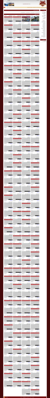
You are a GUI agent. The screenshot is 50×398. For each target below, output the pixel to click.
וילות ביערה (5, 80)
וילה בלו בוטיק (28, 266)
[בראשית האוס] (35, 100)
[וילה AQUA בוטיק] (26, 116)
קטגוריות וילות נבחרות (29, 7)
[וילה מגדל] (35, 213)
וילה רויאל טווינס (10, 355)
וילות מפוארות (44, 30)
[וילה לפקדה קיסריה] (8, 189)
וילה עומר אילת (19, 120)
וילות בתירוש (32, 15)
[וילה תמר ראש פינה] (17, 75)
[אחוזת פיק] (35, 27)
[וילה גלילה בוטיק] (26, 75)
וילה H (11, 145)
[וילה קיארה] (26, 156)
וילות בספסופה (32, 23)
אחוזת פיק (38, 23)
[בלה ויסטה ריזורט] (35, 327)
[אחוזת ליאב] (17, 351)
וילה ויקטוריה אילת (28, 250)
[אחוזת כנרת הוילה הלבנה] (26, 83)
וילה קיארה (29, 153)
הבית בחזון (20, 226)
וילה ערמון (38, 153)
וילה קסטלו (29, 339)
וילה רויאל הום (37, 388)
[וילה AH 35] (8, 221)
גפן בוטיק (11, 177)
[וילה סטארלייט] (17, 254)
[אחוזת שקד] (35, 343)
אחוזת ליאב (20, 347)
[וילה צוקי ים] (8, 335)
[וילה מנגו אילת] (8, 262)
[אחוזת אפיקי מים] (17, 221)
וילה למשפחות (44, 26)
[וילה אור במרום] (8, 302)
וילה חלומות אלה (19, 88)
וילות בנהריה (5, 96)
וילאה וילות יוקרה (28, 331)
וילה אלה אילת (10, 250)
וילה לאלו (20, 169)
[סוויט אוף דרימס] (35, 132)
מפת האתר (7, 397)
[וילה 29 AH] (8, 124)
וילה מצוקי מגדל (19, 380)
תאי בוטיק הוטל (10, 323)
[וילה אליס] (26, 181)
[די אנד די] (26, 302)
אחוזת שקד (38, 339)
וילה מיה (38, 242)
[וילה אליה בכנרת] (8, 116)
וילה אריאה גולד (37, 185)
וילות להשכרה (44, 20)
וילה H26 (11, 72)
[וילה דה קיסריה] (26, 286)
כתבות (30, 397)
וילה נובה (20, 331)
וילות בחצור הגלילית (14, 88)
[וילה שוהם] (35, 67)
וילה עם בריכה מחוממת (43, 28)
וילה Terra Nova (37, 104)
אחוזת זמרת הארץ (28, 307)
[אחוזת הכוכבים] (35, 254)
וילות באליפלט (5, 339)
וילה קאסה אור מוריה (28, 274)
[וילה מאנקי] (35, 116)
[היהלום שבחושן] (8, 383)
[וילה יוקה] (8, 294)
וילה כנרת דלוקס (37, 39)
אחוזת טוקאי (29, 88)
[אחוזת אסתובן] (26, 205)
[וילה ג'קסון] (17, 375)
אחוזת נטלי (38, 355)
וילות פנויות (44, 33)
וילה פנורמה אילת (37, 177)
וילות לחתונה (44, 27)
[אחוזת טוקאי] (26, 92)
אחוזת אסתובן (28, 201)
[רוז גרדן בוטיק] (17, 205)
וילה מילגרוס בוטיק (28, 15)
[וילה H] (8, 148)
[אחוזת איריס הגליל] (17, 19)
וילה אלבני (38, 161)
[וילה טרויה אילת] (35, 351)
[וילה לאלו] (17, 173)
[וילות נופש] (42, 3)
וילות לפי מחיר (34, 7)
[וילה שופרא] (8, 173)
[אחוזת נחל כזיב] (35, 229)
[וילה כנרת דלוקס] (35, 43)
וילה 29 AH (11, 120)
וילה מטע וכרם (28, 161)
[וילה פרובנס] (8, 310)
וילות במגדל (14, 15)
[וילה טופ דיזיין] (17, 286)
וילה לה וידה (20, 112)
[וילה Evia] (26, 173)
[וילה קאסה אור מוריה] (26, 278)
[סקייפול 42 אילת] (35, 294)
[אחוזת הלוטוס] (8, 270)
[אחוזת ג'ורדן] (17, 59)
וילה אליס (29, 177)
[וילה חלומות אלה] (17, 92)
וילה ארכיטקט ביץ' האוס (27, 193)
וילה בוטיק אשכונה (19, 307)
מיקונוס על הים (10, 96)
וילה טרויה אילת (37, 347)
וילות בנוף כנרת (5, 15)
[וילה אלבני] (35, 164)
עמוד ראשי (33, 397)
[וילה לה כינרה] (17, 43)
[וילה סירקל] (35, 221)
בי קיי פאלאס (11, 31)
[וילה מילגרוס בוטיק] (26, 19)
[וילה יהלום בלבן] (8, 27)
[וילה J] (26, 246)
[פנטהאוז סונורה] (17, 359)
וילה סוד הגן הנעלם (19, 96)
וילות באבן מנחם (23, 31)
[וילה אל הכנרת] (26, 383)
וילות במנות (5, 169)
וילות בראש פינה (14, 72)
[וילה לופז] (26, 391)
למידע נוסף (38, 38)
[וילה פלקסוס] (26, 140)
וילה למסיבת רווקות (43, 22)
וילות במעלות (32, 226)
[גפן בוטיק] (8, 181)
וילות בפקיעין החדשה (32, 80)
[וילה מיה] (35, 246)
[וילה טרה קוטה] (17, 51)
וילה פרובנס (11, 307)
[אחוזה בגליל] (17, 246)
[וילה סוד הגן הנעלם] (17, 100)
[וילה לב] (8, 59)
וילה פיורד (11, 347)
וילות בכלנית (14, 145)
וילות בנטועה (32, 331)
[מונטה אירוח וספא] (35, 124)
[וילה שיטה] (17, 237)
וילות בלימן (5, 242)
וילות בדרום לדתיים (37, 12)
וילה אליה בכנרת (10, 112)
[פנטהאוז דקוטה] (17, 156)
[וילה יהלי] (26, 59)
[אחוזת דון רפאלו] (35, 83)
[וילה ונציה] (8, 51)
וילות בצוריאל (14, 80)
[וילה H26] (8, 75)
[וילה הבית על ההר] (26, 213)
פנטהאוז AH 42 (10, 234)
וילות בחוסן (14, 242)
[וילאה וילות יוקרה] (26, 335)
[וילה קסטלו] (26, 343)
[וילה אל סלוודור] (26, 189)
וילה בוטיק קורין (19, 315)
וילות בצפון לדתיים (28, 12)
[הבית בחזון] (17, 229)
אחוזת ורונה (38, 258)
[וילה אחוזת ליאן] (35, 335)
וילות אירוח (44, 29)
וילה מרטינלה (11, 242)
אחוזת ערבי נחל (37, 15)
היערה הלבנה (11, 226)
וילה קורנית (38, 201)
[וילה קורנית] (35, 205)
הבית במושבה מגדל (28, 355)
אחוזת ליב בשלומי (10, 201)
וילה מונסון (38, 31)
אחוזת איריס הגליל (19, 15)
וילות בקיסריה (23, 177)
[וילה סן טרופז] (35, 302)
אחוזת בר (29, 234)
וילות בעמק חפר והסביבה (33, 250)
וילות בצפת (23, 88)
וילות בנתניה (23, 153)
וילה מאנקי (38, 112)
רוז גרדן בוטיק (19, 201)
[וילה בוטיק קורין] (17, 318)
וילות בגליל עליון (43, 13)
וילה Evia (29, 169)
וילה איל (38, 145)
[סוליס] (35, 51)
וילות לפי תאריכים (44, 41)
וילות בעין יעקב (23, 15)
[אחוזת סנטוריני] (17, 213)
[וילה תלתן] (8, 286)
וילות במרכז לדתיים (32, 12)
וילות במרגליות (32, 234)
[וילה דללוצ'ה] (26, 132)
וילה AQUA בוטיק (28, 112)
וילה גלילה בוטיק (28, 72)
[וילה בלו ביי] (26, 27)
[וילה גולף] (11, 4)
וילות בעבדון (5, 161)
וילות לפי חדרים (38, 7)
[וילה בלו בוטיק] (26, 270)
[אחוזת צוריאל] (17, 83)
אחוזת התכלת (37, 193)
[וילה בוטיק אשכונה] (17, 310)
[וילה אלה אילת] (8, 254)
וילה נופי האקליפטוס (37, 380)
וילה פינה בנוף (28, 39)
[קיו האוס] (26, 294)
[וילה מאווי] (17, 343)
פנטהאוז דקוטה (19, 153)
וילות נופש (44, 22)
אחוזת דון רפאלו (37, 80)
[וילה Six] (26, 100)
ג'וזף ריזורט (11, 153)
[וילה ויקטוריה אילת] (26, 254)
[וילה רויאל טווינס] (8, 359)
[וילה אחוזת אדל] (8, 164)
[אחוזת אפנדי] (17, 164)
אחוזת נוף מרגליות (37, 234)
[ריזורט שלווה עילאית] (26, 148)
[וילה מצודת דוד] (35, 140)
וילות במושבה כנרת (32, 323)
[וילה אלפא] (17, 132)
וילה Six (29, 96)
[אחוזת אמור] (8, 108)
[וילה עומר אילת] (17, 124)
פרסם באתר (9, 0)
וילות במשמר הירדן (32, 169)
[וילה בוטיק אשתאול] (17, 278)
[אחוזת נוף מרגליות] (35, 237)
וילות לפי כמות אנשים (43, 36)
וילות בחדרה (5, 31)
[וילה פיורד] (8, 351)
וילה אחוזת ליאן (37, 331)
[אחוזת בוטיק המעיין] (17, 197)
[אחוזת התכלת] (35, 197)
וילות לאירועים (44, 25)
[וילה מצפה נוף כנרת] (8, 213)
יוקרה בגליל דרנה (28, 31)
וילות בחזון (14, 226)
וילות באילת (44, 18)
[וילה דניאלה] (35, 270)
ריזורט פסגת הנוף (10, 15)
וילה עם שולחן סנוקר (43, 32)
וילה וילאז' (20, 177)
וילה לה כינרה (20, 39)
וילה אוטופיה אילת (10, 88)
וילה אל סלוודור (28, 185)
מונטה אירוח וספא (37, 120)
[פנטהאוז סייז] (26, 375)
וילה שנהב (29, 104)
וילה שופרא (11, 169)
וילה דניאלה (38, 266)
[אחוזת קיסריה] (17, 262)
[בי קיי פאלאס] (8, 35)
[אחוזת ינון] (35, 92)
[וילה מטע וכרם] (26, 164)
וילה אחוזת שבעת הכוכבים (9, 315)
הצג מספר (32, 38)
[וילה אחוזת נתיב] (26, 351)
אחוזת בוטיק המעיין (19, 193)
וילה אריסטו (11, 339)
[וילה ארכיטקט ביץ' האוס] (26, 197)
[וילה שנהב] (26, 108)
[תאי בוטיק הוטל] (8, 327)
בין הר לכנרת (20, 323)
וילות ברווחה (23, 234)
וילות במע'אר (23, 258)
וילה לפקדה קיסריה (10, 185)
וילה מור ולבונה (19, 104)
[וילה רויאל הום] (35, 391)
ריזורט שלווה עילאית (28, 145)
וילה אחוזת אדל (10, 161)
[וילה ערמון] (35, 156)
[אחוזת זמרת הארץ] (26, 310)
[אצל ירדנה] (8, 43)
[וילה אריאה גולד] (35, 189)
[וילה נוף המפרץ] (17, 140)
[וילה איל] (35, 148)
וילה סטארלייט (19, 250)
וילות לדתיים (44, 34)
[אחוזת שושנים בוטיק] (26, 318)
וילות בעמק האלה (43, 16)
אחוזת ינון (38, 88)
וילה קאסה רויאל (37, 72)
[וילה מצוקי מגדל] (17, 383)
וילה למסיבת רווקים (43, 21)
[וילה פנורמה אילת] (35, 181)
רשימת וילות (27, 397)
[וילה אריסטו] (8, 343)
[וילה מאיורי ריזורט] (35, 173)
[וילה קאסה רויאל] (35, 75)
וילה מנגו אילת (10, 258)
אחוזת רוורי (38, 307)
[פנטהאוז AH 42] (8, 237)
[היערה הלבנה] (8, 229)
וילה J (29, 242)
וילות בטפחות (23, 169)
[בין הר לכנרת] (17, 327)
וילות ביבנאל (32, 104)
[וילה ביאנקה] (8, 140)
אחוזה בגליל (20, 242)
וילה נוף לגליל (11, 193)
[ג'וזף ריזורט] (8, 156)
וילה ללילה (44, 31)
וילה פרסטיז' (20, 266)
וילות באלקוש (23, 161)
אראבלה (20, 185)
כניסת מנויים (5, 0)
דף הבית (45, 7)
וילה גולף (7, 2)
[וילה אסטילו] (35, 375)
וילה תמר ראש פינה (19, 72)
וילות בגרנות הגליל (14, 315)
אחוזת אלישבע (37, 274)
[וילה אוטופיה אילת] (8, 92)
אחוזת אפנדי (20, 161)
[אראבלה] (17, 189)
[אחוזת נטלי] (35, 359)
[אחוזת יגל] (26, 124)
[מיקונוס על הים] (8, 100)
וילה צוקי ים (11, 331)
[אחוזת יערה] (8, 83)
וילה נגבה (29, 226)
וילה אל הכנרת (28, 380)
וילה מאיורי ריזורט (37, 169)
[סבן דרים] (17, 35)
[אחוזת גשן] (17, 148)
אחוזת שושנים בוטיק (28, 315)
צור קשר (21, 397)
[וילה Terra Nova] (35, 108)
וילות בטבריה (32, 380)
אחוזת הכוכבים (37, 250)
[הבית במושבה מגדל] (26, 359)
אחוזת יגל (29, 120)
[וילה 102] (17, 302)
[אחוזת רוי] (8, 67)
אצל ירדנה (11, 39)
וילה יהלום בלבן (10, 23)
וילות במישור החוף (43, 15)
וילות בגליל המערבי (43, 12)
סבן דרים (20, 31)
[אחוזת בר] (26, 237)
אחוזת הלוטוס (11, 266)
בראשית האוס (37, 96)
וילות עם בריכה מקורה (43, 35)
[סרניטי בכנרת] (35, 318)
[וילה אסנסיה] (8, 132)
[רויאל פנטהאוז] (17, 294)
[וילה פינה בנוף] (26, 43)
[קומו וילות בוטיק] (26, 327)
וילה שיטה (20, 234)
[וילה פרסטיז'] (17, 270)
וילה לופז (29, 388)
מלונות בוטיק (44, 23)
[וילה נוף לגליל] (8, 197)
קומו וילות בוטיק (28, 323)
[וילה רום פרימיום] (35, 286)
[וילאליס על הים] (8, 367)
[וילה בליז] (26, 367)
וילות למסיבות (44, 24)
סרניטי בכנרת (37, 315)
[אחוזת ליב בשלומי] (8, 205)
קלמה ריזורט (29, 258)
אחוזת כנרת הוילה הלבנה (27, 80)
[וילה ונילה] (26, 51)
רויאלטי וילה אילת (10, 274)
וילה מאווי (20, 339)
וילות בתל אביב (5, 145)
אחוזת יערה (11, 80)
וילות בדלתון (14, 31)
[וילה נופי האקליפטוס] (35, 383)
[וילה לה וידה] (17, 116)
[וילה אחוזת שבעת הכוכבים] (8, 318)
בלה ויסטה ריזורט (37, 323)
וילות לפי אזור (42, 7)
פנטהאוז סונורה (19, 355)
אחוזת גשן (20, 145)
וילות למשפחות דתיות (23, 12)
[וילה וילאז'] (17, 181)
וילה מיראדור (20, 23)
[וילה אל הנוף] (17, 67)
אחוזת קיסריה (19, 258)
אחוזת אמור (11, 104)
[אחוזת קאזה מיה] (17, 367)
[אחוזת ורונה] (35, 262)
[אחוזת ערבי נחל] (35, 19)
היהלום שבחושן (10, 380)
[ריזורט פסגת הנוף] (8, 19)
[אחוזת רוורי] (35, 310)
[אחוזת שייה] (26, 67)
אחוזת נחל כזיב (37, 226)
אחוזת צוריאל (20, 80)
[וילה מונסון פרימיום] (35, 59)
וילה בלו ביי (29, 23)
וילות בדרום (45, 17)
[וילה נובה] (17, 335)
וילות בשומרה (32, 72)
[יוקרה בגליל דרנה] (26, 35)
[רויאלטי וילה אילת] (8, 278)
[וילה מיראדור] (17, 27)
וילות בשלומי (32, 88)
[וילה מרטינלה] (8, 246)
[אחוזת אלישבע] (35, 278)
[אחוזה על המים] (8, 375)
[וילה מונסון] (35, 35)
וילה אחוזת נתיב (28, 347)
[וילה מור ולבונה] (17, 108)
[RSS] (4, 397)
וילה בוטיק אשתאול (19, 274)
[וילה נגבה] (26, 229)
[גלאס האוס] (35, 367)
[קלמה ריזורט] (26, 262)
